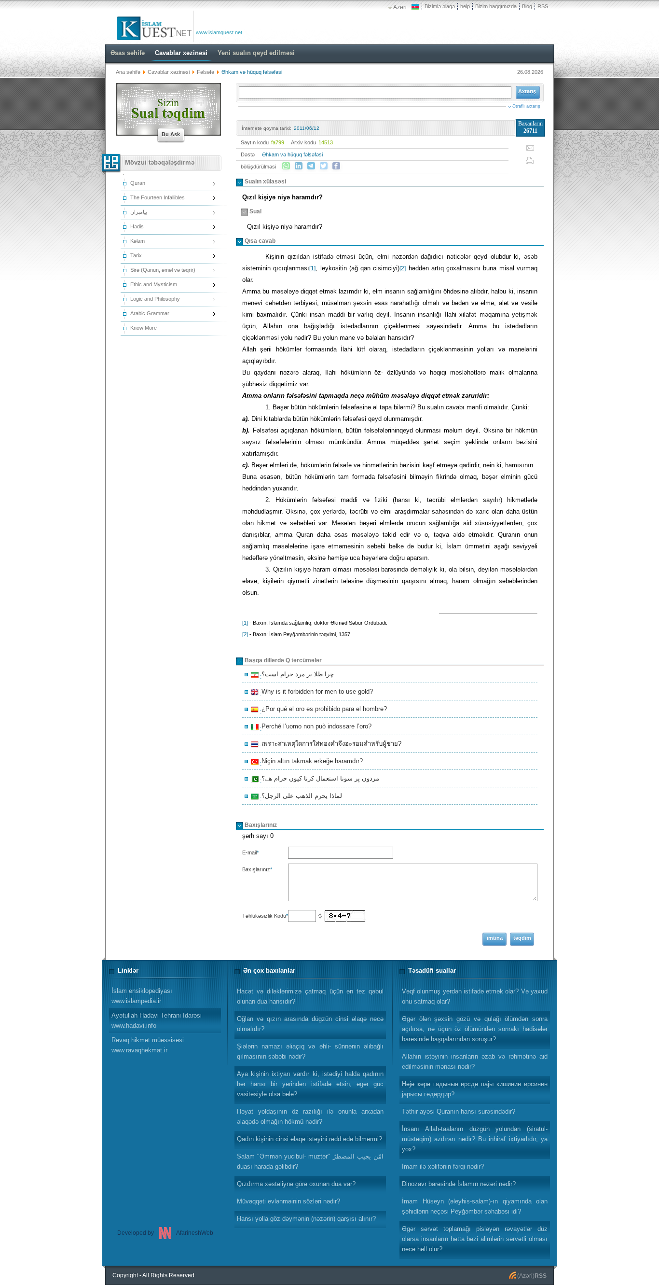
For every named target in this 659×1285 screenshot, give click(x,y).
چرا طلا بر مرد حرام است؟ (296, 675)
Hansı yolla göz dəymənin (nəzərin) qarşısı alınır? (306, 1218)
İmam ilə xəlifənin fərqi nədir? (443, 1166)
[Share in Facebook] (336, 166)
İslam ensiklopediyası (141, 996)
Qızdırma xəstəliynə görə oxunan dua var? (296, 1183)
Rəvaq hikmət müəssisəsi (147, 1045)
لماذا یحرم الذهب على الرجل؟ (300, 797)
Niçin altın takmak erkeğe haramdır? (311, 762)
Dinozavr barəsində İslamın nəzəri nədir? (459, 1183)
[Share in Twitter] (324, 166)
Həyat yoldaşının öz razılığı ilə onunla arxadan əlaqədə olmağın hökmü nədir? (310, 1116)
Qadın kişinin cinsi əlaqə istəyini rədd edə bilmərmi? (309, 1139)
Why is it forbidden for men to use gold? (316, 693)
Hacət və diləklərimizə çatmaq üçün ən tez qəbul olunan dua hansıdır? (310, 996)
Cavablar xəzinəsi (169, 72)
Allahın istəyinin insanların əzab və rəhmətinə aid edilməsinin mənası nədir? (475, 1061)
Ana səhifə (128, 72)
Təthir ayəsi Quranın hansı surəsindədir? (458, 1111)
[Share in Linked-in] (298, 166)
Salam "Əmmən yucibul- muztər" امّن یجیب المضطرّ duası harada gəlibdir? (310, 1161)
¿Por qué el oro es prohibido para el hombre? (323, 710)
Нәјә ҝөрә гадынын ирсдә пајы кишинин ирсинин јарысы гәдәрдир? (475, 1089)
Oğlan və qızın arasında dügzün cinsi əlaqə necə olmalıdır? (310, 1024)
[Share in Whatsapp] (286, 166)
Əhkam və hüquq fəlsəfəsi (292, 154)
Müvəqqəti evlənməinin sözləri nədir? (288, 1201)
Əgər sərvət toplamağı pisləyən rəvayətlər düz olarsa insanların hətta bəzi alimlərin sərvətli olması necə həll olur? (475, 1239)
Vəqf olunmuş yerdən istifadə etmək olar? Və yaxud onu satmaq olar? (475, 996)
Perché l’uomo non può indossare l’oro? (315, 727)
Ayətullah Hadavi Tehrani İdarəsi (156, 1020)
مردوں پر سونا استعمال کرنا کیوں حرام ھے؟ (319, 779)
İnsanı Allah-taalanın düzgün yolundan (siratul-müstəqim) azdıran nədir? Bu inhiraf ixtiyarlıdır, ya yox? (475, 1139)
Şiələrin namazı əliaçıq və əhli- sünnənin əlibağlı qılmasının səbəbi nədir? (310, 1051)
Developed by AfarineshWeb (165, 1232)
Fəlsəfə (206, 72)
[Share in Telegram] (311, 166)
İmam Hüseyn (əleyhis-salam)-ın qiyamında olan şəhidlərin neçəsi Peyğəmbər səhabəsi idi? (475, 1206)
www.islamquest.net (219, 32)
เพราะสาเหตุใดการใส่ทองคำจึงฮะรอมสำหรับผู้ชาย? (330, 745)
